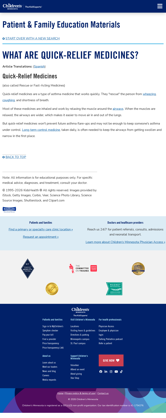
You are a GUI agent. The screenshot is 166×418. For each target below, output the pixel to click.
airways (118, 109)
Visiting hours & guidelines (83, 330)
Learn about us (49, 362)
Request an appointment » (41, 237)
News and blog (49, 370)
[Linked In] (105, 371)
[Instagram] (111, 371)
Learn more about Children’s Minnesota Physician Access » (125, 242)
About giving (76, 373)
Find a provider (49, 338)
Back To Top (16, 157)
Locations (75, 326)
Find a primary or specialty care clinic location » (41, 229)
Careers (45, 375)
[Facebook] (100, 371)
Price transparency (50, 343)
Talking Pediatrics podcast (111, 338)
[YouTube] (116, 371)
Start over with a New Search (33, 38)
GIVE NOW (108, 360)
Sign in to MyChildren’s (52, 326)
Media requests (49, 379)
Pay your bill (47, 334)
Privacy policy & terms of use (80, 393)
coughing (8, 100)
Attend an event (77, 369)
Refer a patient (105, 343)
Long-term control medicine (41, 130)
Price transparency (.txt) (53, 347)
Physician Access (106, 326)
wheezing (149, 94)
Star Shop (75, 377)
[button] (160, 6)
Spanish (39, 66)
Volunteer (75, 364)
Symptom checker (50, 330)
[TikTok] (121, 371)
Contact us (103, 393)
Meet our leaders (49, 366)
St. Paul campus (78, 343)
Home (60, 393)
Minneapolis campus (80, 338)
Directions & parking (80, 334)
